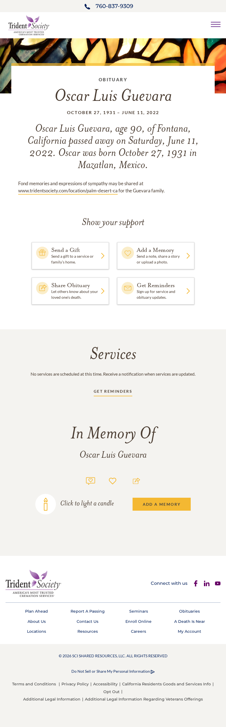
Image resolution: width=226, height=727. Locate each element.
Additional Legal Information (51, 699)
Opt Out (111, 691)
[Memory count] (90, 480)
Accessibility (105, 684)
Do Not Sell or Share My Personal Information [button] (110, 671)
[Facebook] (195, 583)
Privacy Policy (75, 684)
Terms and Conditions (34, 684)
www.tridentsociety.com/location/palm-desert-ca (68, 190)
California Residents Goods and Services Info (166, 684)
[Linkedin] (206, 583)
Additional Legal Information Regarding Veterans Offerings (144, 699)
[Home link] (29, 24)
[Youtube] (217, 583)
